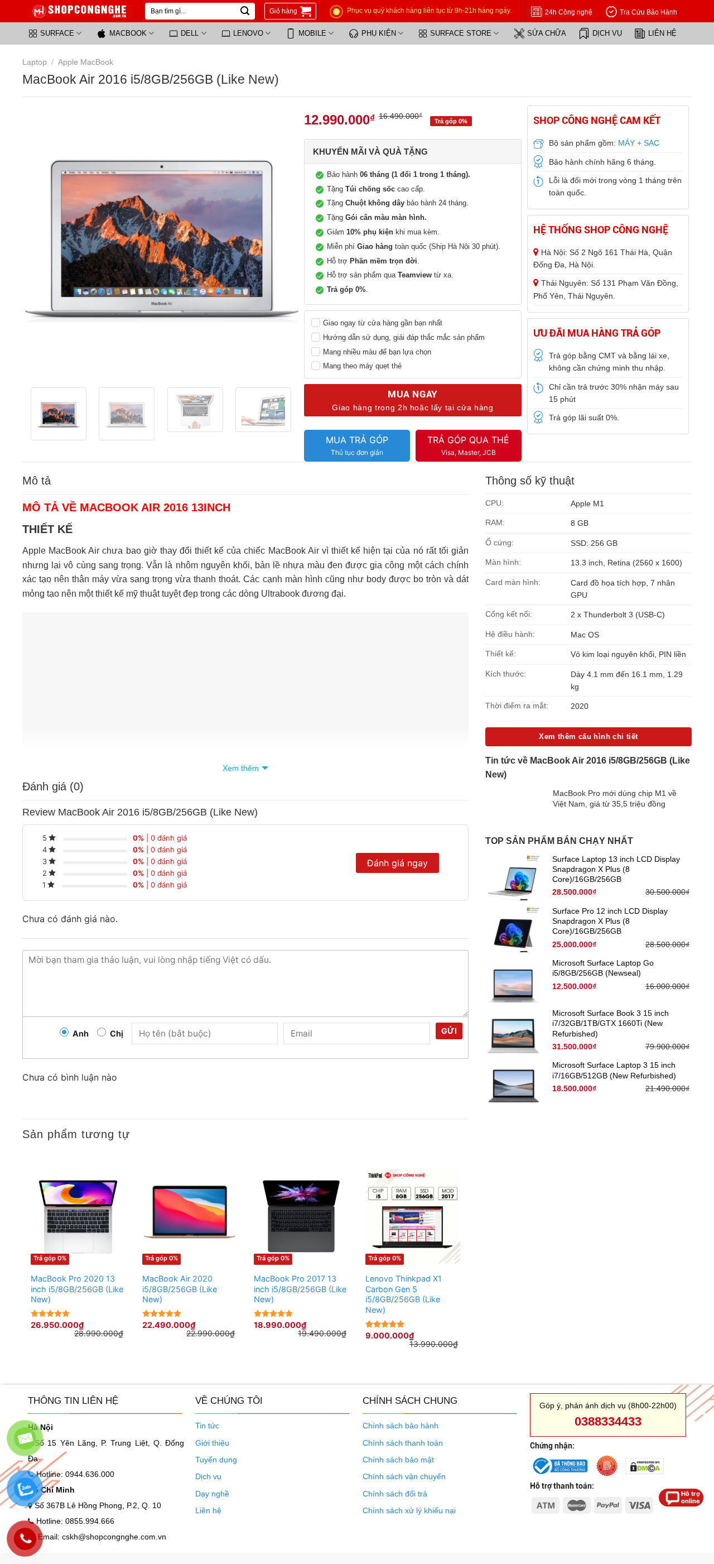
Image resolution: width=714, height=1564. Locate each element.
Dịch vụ (208, 1476)
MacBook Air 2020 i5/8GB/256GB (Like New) (179, 1289)
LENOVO (248, 33)
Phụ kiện (378, 33)
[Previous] (45, 242)
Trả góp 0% (49, 1258)
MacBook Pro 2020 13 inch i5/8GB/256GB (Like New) (77, 1289)
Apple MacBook (85, 61)
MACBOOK (128, 33)
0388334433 (608, 1421)
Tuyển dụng (216, 1459)
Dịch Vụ (607, 33)
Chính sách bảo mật (398, 1459)
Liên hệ (662, 33)
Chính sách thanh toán (403, 1442)
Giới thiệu (212, 1442)
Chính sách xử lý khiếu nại (409, 1510)
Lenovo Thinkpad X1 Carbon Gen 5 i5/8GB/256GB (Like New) (403, 1294)
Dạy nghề (212, 1493)
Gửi (449, 1030)
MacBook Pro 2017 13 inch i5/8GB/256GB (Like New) (300, 1289)
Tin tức (207, 1425)
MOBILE (312, 33)
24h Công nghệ (568, 12)
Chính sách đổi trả (395, 1493)
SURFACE (57, 33)
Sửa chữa (546, 33)
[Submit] (244, 11)
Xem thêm (241, 768)
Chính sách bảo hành (400, 1425)
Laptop (34, 61)
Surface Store (460, 33)
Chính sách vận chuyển (404, 1476)
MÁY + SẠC (638, 142)
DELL (190, 33)
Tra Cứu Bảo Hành (648, 12)
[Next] (279, 242)
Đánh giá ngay (397, 863)
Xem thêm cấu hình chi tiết (588, 736)
